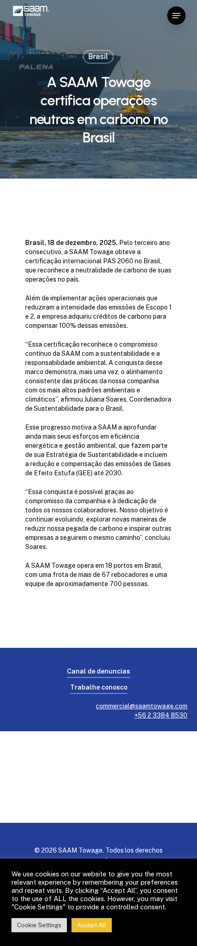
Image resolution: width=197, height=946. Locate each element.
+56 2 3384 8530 (160, 715)
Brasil (98, 56)
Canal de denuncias (98, 671)
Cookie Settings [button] (39, 925)
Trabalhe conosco (98, 687)
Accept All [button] (91, 925)
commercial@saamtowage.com (141, 706)
